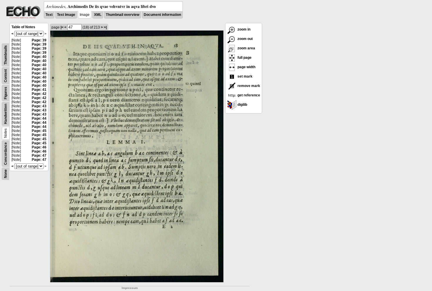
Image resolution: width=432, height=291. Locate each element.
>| (105, 27)
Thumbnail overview (122, 15)
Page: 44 (39, 118)
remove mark (248, 86)
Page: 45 (39, 131)
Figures (6, 93)
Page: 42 (39, 94)
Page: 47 (39, 155)
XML (97, 15)
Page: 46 (39, 147)
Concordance (6, 153)
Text (49, 15)
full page (244, 58)
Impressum (130, 288)
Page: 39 (39, 40)
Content (6, 75)
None (6, 173)
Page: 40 (39, 57)
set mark (244, 76)
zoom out (245, 39)
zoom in (243, 29)
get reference (248, 95)
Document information (162, 15)
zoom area (246, 48)
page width (246, 67)
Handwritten (6, 114)
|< (62, 27)
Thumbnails (6, 55)
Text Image (66, 15)
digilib (242, 105)
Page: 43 (39, 106)
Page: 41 (39, 90)
